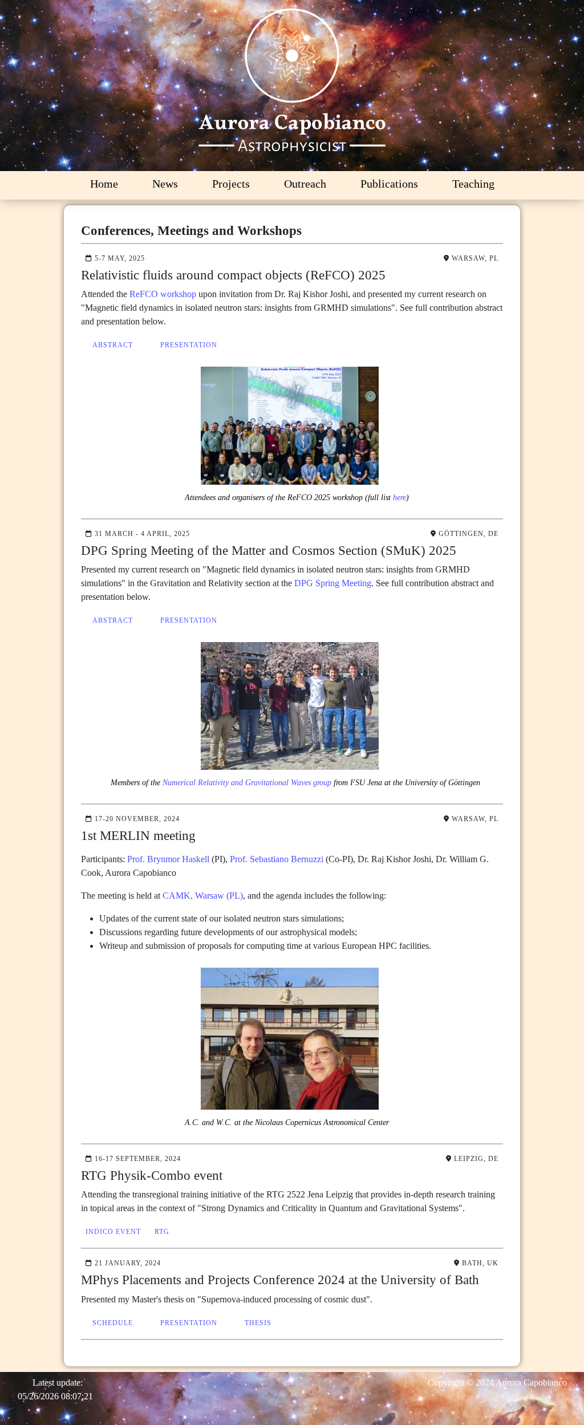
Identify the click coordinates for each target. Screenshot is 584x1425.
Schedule (112, 1323)
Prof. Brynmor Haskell (168, 859)
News (165, 183)
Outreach (305, 183)
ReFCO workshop (162, 294)
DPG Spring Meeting (332, 583)
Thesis (258, 1323)
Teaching (473, 183)
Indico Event (113, 1232)
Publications (389, 183)
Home (104, 183)
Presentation (188, 345)
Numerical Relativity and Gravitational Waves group (247, 782)
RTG (162, 1232)
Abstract (112, 345)
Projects (231, 183)
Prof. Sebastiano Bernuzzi (276, 859)
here (399, 497)
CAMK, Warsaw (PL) (203, 895)
